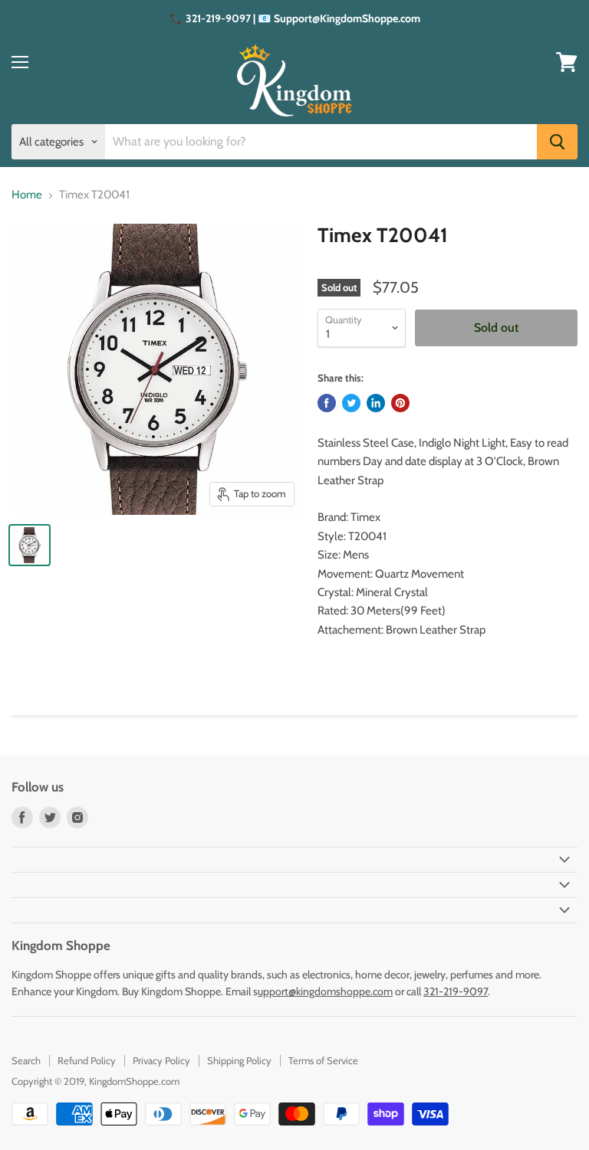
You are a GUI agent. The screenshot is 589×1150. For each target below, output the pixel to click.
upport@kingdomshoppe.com (325, 991)
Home (27, 194)
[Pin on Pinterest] (400, 403)
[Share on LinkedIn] (376, 403)
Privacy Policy (161, 1060)
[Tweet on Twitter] (351, 403)
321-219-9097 (455, 991)
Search (26, 1060)
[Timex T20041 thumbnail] (29, 545)
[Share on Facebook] (327, 403)
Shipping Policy (239, 1060)
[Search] (557, 141)
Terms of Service (323, 1060)
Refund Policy (87, 1060)
